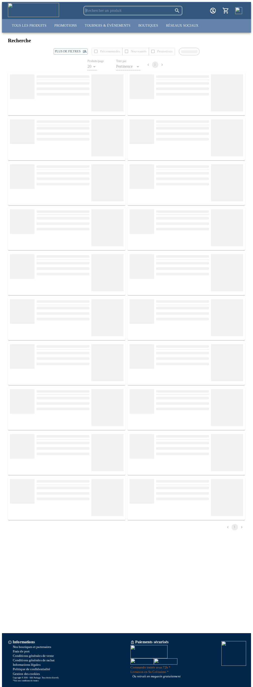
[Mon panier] (225, 10)
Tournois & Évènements (107, 25)
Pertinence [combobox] (124, 66)
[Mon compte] (213, 10)
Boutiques (148, 25)
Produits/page (95, 61)
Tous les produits (29, 25)
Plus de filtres (68, 51)
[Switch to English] (238, 10)
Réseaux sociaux (182, 25)
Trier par (121, 61)
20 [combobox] (89, 66)
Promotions (65, 25)
